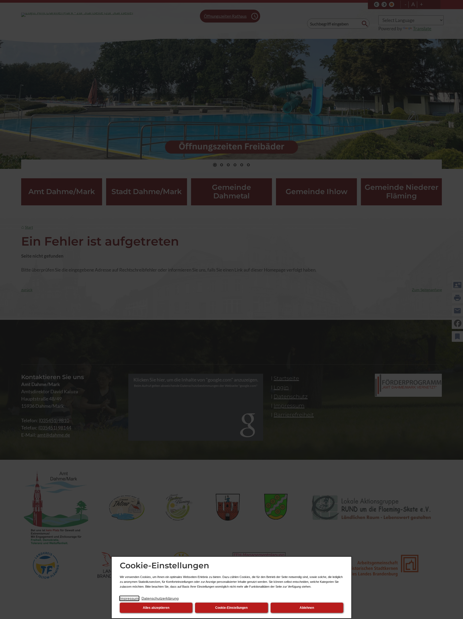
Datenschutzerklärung (160, 598)
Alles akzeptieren (156, 608)
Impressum (129, 598)
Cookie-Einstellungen (231, 608)
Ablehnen (307, 608)
